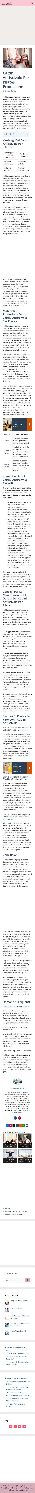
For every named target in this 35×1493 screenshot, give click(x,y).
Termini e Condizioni (26, 1488)
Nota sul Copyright (12, 1488)
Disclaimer (11, 1490)
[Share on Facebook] (7, 1125)
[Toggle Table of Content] (25, 134)
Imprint (18, 1490)
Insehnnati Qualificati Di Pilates (16, 1211)
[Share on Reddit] (20, 1125)
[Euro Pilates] (6, 3)
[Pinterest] (19, 1118)
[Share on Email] (27, 1125)
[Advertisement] (17, 24)
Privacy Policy (21, 1486)
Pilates (7, 1208)
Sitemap (24, 1490)
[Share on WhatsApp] (23, 1125)
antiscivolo (16, 386)
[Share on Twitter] (14, 1125)
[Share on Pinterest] (10, 1125)
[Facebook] (15, 1118)
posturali (14, 233)
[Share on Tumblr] (17, 1125)
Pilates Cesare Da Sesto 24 (15, 1214)
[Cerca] (27, 1280)
